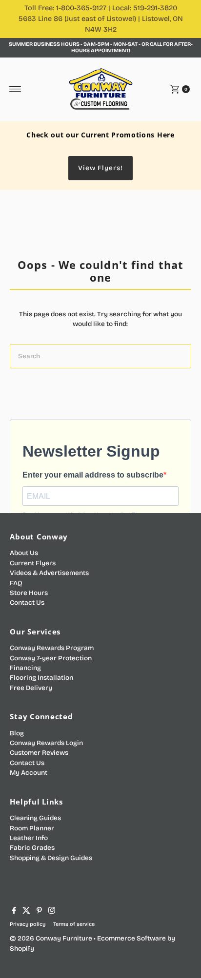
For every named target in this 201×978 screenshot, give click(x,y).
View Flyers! (100, 168)
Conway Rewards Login (46, 743)
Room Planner (32, 828)
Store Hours (29, 593)
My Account (28, 772)
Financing (25, 668)
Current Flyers (33, 563)
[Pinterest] (39, 911)
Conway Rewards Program (52, 648)
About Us (24, 553)
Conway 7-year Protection (51, 658)
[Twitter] (26, 911)
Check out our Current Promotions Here (100, 134)
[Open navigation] (15, 89)
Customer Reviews (39, 752)
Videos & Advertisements (49, 573)
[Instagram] (51, 911)
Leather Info (29, 838)
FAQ (16, 583)
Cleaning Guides (35, 818)
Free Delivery (31, 688)
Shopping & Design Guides (51, 858)
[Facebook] (14, 911)
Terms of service (74, 924)
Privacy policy (27, 924)
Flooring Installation (41, 677)
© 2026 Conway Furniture (51, 938)
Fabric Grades (32, 848)
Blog (17, 733)
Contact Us (27, 602)
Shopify (22, 948)
